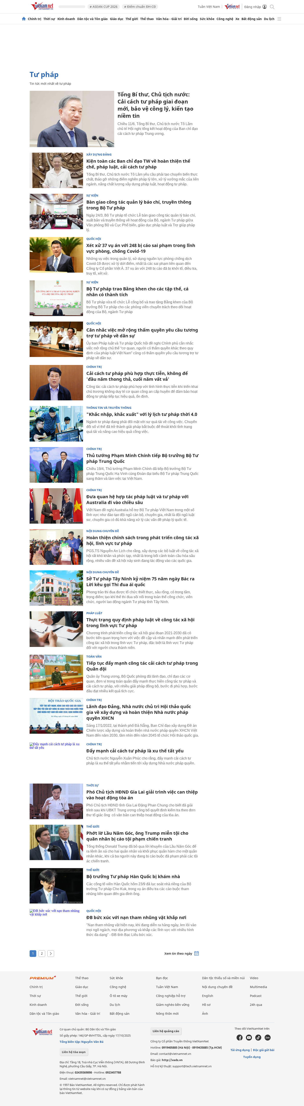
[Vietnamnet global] (232, 8)
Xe (237, 18)
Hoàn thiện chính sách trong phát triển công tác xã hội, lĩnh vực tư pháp (142, 540)
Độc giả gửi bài (263, 1050)
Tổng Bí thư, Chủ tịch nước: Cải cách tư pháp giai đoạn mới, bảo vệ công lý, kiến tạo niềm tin (155, 105)
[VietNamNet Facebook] (240, 1039)
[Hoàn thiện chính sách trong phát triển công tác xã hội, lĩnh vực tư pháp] (56, 547)
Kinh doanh (66, 18)
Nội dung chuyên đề (102, 531)
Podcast (255, 996)
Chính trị (34, 18)
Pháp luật (94, 613)
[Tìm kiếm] (271, 6)
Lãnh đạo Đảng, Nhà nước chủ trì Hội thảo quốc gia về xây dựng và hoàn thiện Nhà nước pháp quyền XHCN (138, 712)
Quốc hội (93, 238)
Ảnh (205, 1013)
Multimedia (258, 987)
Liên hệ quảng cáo (166, 1031)
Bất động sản (251, 18)
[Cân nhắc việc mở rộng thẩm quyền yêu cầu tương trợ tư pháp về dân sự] (56, 339)
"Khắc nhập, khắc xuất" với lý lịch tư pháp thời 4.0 (141, 414)
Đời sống (191, 18)
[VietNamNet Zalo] (268, 1039)
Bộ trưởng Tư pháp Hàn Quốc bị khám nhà (133, 876)
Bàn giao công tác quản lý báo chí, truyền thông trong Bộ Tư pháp (138, 205)
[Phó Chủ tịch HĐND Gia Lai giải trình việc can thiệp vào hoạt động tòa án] (56, 801)
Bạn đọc (162, 978)
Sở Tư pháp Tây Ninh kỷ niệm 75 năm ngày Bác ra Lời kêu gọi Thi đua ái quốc (140, 581)
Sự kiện (92, 195)
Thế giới (132, 18)
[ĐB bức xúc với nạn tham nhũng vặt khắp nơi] (56, 927)
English (207, 996)
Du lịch (269, 18)
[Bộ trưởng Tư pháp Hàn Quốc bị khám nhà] (56, 886)
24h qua (256, 1005)
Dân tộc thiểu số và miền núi (223, 978)
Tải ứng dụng (240, 1050)
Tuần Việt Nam (209, 6)
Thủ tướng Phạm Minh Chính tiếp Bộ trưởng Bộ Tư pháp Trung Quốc (142, 458)
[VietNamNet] (24, 19)
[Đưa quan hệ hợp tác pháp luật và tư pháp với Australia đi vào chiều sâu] (56, 506)
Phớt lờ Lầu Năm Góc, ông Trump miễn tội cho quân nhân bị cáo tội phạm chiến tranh (137, 836)
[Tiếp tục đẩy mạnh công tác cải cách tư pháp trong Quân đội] (56, 672)
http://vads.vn (172, 1060)
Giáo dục (116, 18)
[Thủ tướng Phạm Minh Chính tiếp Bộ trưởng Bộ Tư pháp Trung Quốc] (56, 465)
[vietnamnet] (43, 11)
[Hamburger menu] (279, 19)
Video (254, 978)
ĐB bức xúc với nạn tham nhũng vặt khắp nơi (136, 917)
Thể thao (147, 18)
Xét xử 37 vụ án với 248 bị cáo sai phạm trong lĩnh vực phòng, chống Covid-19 (140, 248)
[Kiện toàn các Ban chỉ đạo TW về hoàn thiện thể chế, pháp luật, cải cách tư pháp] (56, 170)
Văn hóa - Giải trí (169, 18)
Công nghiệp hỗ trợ (170, 996)
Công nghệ (225, 18)
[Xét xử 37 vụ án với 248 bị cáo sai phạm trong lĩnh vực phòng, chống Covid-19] (56, 255)
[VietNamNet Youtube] (249, 1039)
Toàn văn (94, 656)
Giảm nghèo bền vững (172, 1005)
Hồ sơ (206, 1005)
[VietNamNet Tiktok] (258, 1039)
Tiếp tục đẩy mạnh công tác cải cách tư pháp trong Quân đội (142, 666)
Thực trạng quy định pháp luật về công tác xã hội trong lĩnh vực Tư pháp (140, 622)
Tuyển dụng (252, 1057)
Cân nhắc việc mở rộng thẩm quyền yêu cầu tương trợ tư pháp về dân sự (142, 333)
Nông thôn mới (167, 1013)
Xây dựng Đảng (98, 154)
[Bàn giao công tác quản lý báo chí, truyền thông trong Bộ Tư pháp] (56, 211)
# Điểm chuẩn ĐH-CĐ (140, 6)
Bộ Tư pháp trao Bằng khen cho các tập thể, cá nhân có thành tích (137, 292)
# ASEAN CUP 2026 (104, 6)
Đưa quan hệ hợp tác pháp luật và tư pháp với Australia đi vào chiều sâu (137, 499)
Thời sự (49, 18)
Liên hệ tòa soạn (74, 1052)
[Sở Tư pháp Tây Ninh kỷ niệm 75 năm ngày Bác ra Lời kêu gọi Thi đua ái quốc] (56, 588)
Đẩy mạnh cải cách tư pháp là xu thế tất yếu (135, 751)
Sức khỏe (207, 18)
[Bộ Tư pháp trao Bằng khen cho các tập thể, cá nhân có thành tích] (56, 298)
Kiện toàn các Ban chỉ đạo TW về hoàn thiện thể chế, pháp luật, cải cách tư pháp (138, 164)
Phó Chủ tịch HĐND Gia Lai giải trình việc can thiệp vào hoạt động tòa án (142, 795)
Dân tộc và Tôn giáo (92, 18)
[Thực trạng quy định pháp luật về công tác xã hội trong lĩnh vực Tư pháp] (56, 629)
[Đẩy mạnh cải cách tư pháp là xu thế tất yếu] (56, 760)
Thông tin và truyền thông (108, 407)
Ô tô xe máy (118, 996)
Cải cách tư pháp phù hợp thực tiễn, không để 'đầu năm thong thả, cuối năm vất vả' (137, 376)
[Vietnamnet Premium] (43, 980)
